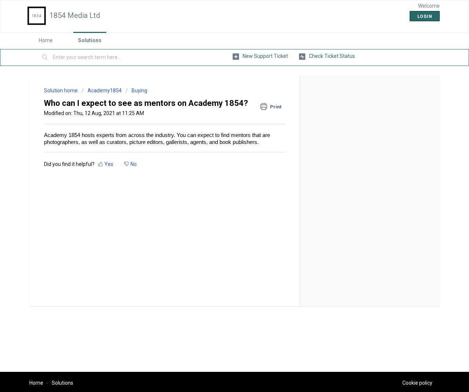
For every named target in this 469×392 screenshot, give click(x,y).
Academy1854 (105, 90)
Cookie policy (417, 383)
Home (46, 40)
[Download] (221, 99)
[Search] (45, 57)
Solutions (89, 40)
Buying (139, 90)
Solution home (61, 90)
